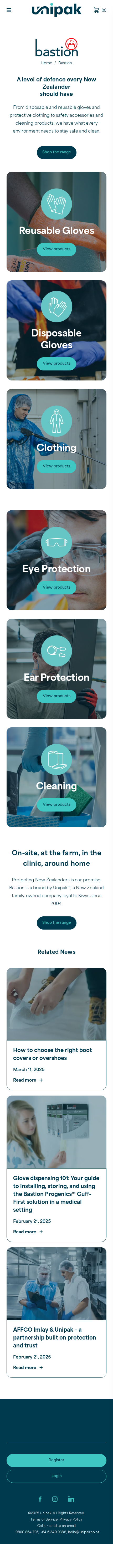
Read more (24, 1080)
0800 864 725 (27, 1532)
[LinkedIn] (71, 1499)
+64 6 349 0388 (53, 1532)
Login (57, 1476)
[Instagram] (55, 1499)
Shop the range (56, 152)
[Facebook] (40, 1499)
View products (56, 249)
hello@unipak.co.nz (83, 1532)
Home (46, 63)
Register (56, 1460)
